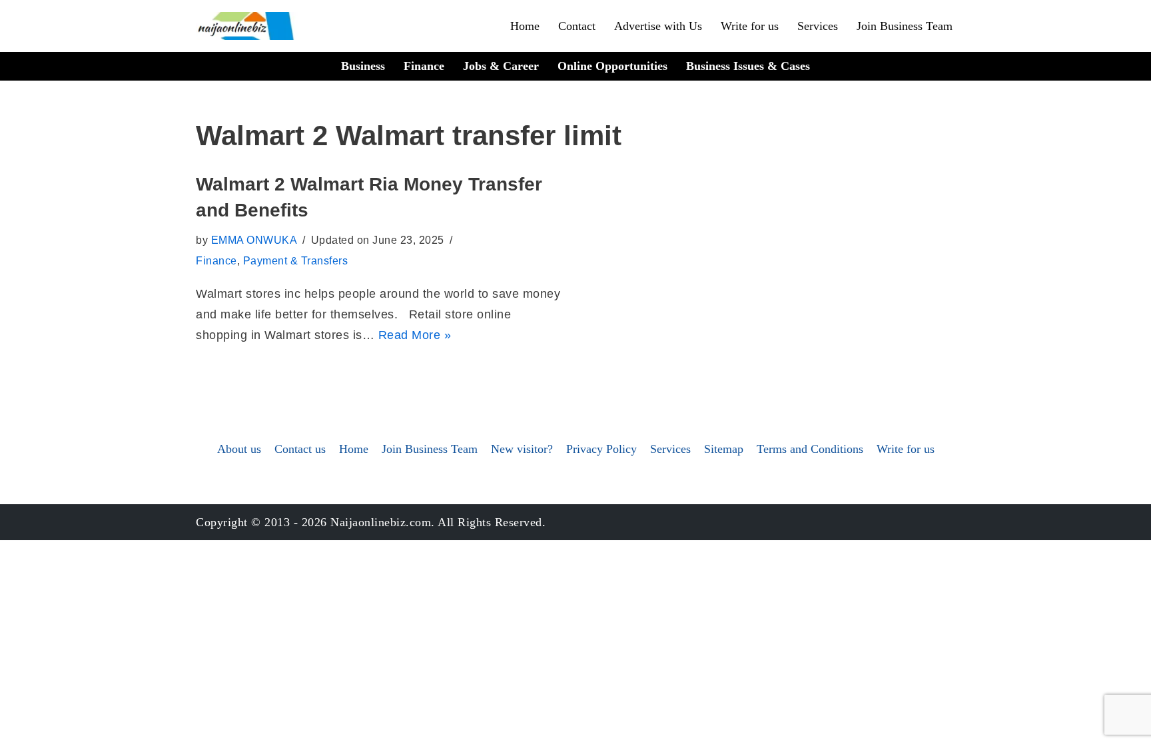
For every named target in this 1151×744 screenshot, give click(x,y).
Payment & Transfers (295, 260)
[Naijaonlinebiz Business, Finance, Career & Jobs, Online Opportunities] (247, 26)
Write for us (750, 26)
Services (817, 26)
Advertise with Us (658, 26)
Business (363, 66)
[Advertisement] (575, 271)
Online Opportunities (612, 66)
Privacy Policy (601, 449)
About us (239, 449)
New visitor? (522, 449)
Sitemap (723, 449)
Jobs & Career (501, 66)
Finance (424, 66)
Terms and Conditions (810, 449)
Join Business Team (905, 26)
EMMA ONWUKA (254, 240)
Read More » (415, 335)
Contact (576, 26)
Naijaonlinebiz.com (380, 522)
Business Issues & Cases (748, 66)
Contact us (300, 449)
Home (525, 26)
